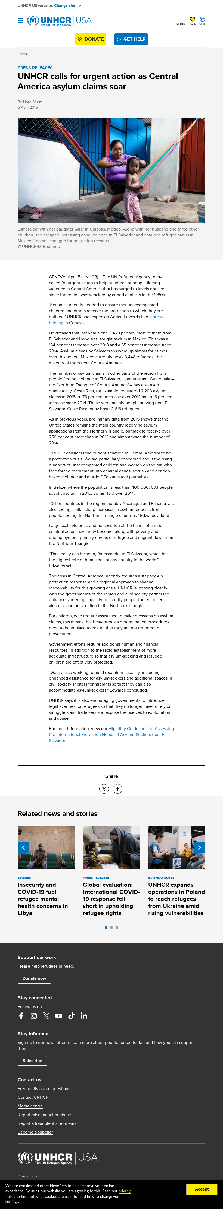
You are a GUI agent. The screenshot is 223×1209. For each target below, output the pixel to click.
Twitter (46, 1015)
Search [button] (180, 24)
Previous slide (23, 847)
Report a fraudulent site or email (48, 1123)
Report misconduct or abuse (44, 1115)
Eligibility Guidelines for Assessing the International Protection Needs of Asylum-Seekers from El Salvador (111, 734)
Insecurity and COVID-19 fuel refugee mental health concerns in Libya (43, 898)
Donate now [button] (34, 978)
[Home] (45, 21)
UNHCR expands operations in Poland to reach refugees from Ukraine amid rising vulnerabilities (176, 898)
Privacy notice (28, 1176)
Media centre (30, 1106)
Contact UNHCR (33, 1097)
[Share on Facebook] (117, 789)
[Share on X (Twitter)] (104, 789)
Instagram (33, 1015)
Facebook (21, 1015)
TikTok (71, 1015)
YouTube (58, 1015)
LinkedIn (83, 1015)
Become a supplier (35, 1132)
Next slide (199, 847)
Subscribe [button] (32, 1061)
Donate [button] (192, 24)
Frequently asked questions (44, 1089)
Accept (202, 1189)
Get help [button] (134, 39)
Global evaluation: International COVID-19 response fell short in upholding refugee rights (111, 898)
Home (23, 54)
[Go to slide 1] (107, 929)
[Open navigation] (20, 20)
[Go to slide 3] (118, 929)
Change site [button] (64, 5)
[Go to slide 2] (113, 929)
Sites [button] (202, 24)
